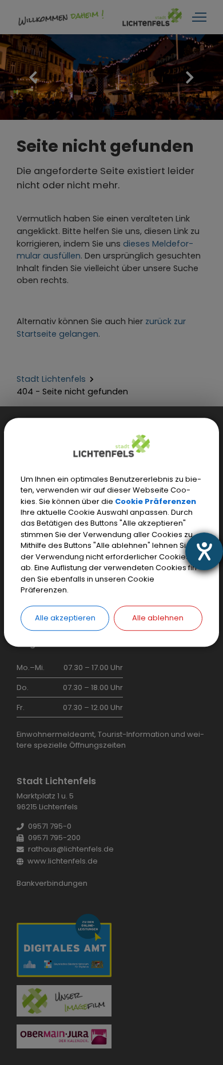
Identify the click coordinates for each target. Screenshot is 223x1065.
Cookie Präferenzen (155, 501)
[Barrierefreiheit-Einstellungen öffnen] (204, 551)
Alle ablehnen (158, 617)
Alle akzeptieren (65, 617)
